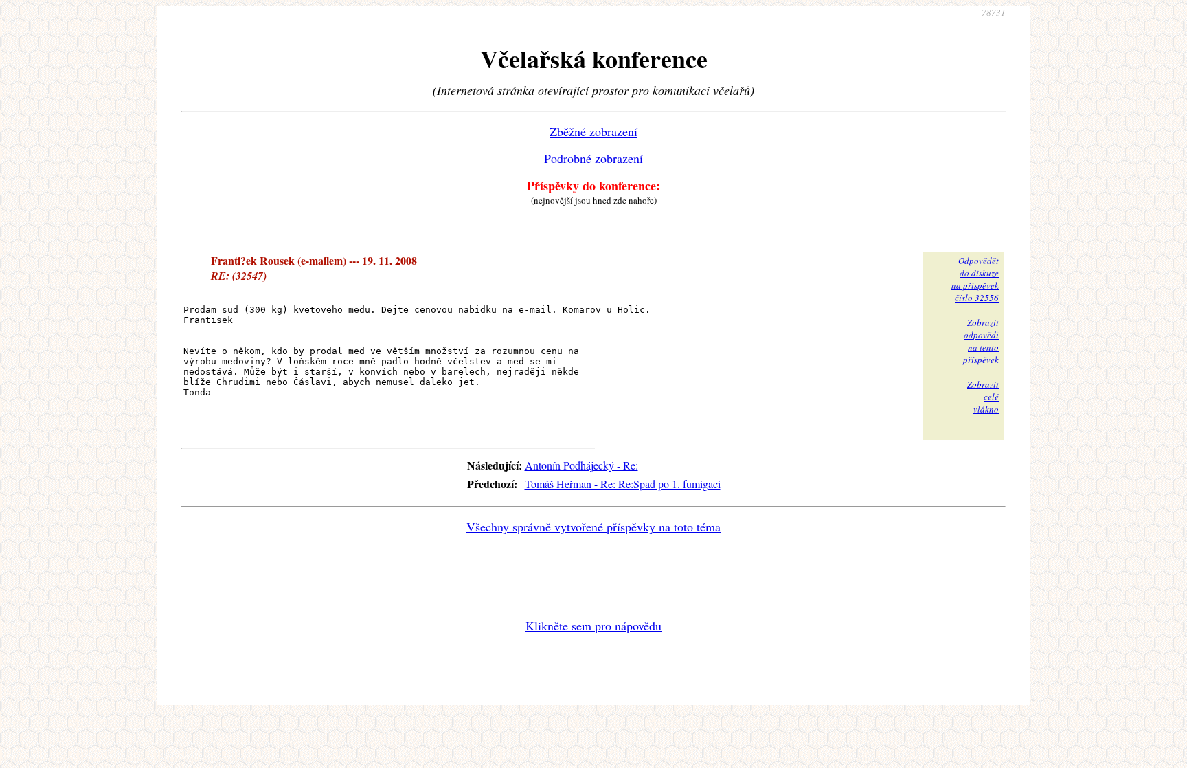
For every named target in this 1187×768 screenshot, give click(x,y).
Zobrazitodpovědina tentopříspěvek (981, 341)
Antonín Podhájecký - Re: (581, 465)
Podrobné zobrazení (593, 158)
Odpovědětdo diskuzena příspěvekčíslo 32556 (975, 279)
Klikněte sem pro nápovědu (593, 625)
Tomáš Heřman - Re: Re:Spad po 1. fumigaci (623, 483)
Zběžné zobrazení (593, 131)
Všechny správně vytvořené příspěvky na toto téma (593, 526)
